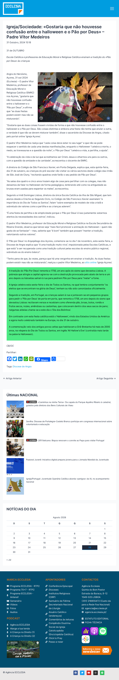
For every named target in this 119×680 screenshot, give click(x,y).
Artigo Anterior (12, 378)
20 (74, 542)
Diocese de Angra (22, 366)
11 (44, 538)
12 (59, 538)
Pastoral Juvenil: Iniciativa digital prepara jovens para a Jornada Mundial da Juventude (67, 459)
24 (29, 547)
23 (14, 547)
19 (59, 542)
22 (105, 542)
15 (105, 538)
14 (90, 538)
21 (90, 542)
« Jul (9, 559)
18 (44, 542)
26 (59, 547)
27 (74, 547)
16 (14, 542)
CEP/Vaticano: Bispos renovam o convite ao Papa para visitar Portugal (71, 440)
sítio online (91, 262)
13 (74, 538)
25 (44, 547)
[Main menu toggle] (112, 9)
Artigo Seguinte (106, 378)
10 (29, 538)
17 (29, 542)
